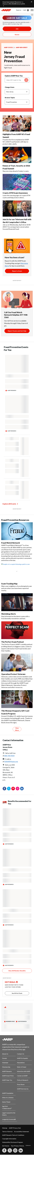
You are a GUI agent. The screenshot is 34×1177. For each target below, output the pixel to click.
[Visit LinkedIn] (20, 1150)
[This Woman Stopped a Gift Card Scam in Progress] (17, 699)
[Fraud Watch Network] (17, 531)
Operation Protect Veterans (13, 674)
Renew (17, 34)
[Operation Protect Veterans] (17, 662)
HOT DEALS (10, 982)
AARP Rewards (7, 1071)
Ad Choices (5, 1146)
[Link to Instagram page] (15, 1150)
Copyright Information (9, 1138)
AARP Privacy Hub (15, 1128)
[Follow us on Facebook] (4, 1150)
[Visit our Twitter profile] (10, 1150)
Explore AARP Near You (14, 76)
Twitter (9, 788)
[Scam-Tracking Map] (17, 572)
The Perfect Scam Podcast (12, 642)
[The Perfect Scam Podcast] (17, 630)
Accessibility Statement (21, 1131)
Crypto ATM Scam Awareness (15, 193)
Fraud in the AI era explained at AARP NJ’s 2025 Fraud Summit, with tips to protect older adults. (16, 142)
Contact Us (20, 1054)
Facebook (4, 788)
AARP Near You (7, 1080)
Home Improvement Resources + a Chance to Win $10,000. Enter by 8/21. (14, 3)
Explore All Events (9, 504)
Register (18, 10)
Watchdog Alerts (8, 614)
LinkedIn (22, 788)
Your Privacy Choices (17, 1146)
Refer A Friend (21, 1067)
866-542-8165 (9, 756)
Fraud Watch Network (10, 543)
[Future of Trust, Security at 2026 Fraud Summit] (17, 155)
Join (17, 29)
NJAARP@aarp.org (11, 761)
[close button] (32, 14)
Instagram (17, 788)
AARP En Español (22, 1058)
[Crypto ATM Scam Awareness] (17, 182)
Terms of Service (7, 1131)
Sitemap (4, 1128)
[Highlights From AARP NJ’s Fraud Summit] (17, 123)
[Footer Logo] (17, 1039)
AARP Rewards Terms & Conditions (13, 1135)
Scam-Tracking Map (9, 584)
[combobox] (17, 80)
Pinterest (13, 788)
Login (24, 10)
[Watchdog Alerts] (17, 602)
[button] (32, 10)
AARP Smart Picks (8, 1076)
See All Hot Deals (17, 993)
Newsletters (21, 1062)
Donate (4, 1058)
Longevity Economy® (9, 1119)
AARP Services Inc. (23, 1089)
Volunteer (5, 1062)
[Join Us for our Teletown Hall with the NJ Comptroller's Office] (17, 208)
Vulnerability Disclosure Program (12, 1142)
